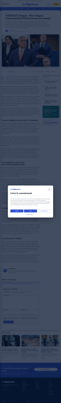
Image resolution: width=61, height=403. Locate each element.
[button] (49, 189)
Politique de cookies (29, 214)
